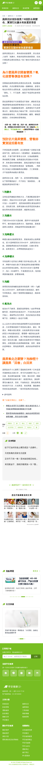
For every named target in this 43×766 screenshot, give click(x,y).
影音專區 (5, 713)
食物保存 (20, 427)
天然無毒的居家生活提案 (15, 453)
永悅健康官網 (27, 730)
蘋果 (37, 423)
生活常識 (10, 427)
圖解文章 (5, 717)
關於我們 (5, 730)
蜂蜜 (30, 423)
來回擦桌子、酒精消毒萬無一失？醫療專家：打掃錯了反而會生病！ (21, 464)
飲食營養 (5, 707)
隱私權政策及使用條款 (10, 740)
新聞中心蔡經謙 (7, 26)
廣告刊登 (5, 736)
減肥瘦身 (25, 707)
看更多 (35, 571)
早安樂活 (5, 720)
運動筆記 (25, 749)
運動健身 (5, 710)
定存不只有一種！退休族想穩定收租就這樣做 (21, 459)
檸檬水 (10, 423)
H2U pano (26, 746)
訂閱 (35, 656)
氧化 (23, 423)
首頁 (3, 16)
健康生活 (10, 16)
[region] (21, 128)
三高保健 (25, 710)
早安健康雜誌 (27, 740)
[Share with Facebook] (21, 433)
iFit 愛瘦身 (26, 756)
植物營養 (25, 717)
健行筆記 (25, 752)
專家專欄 (25, 713)
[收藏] (7, 433)
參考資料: (8, 394)
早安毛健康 (26, 743)
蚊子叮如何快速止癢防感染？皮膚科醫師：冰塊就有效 (21, 447)
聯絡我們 (5, 733)
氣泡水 (29, 427)
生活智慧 (19, 16)
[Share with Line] (17, 433)
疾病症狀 (5, 704)
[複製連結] (25, 433)
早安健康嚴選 (27, 736)
